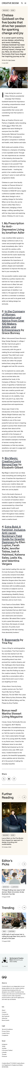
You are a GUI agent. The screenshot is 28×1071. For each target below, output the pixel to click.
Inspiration (6, 887)
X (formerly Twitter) (7, 1050)
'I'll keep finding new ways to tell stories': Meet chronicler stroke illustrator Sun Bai (13, 892)
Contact (4, 1012)
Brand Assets (5, 1020)
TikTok (3, 1046)
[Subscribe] (24, 966)
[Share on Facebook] (14, 779)
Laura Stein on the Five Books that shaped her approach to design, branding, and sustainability (12, 841)
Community (5, 1014)
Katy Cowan (11, 60)
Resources (5, 10)
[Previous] (20, 797)
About (3, 1010)
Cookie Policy (6, 1033)
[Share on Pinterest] (9, 779)
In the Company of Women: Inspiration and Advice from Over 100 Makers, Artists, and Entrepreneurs (13, 320)
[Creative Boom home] (10, 3)
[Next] (24, 797)
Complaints (5, 1035)
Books (12, 10)
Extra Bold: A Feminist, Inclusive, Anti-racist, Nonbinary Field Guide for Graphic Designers (14, 534)
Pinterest (4, 1056)
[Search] (22, 3)
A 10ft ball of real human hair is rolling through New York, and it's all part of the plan (14, 936)
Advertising (11, 931)
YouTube (4, 1048)
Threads (4, 1054)
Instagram (4, 1044)
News (4, 931)
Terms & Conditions (7, 1029)
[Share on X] (4, 779)
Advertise (4, 1018)
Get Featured (5, 1016)
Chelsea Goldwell (9, 45)
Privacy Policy (6, 1031)
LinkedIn (4, 1052)
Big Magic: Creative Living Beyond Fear (11, 461)
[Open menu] (25, 3)
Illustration (14, 887)
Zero (8, 126)
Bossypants (12, 639)
